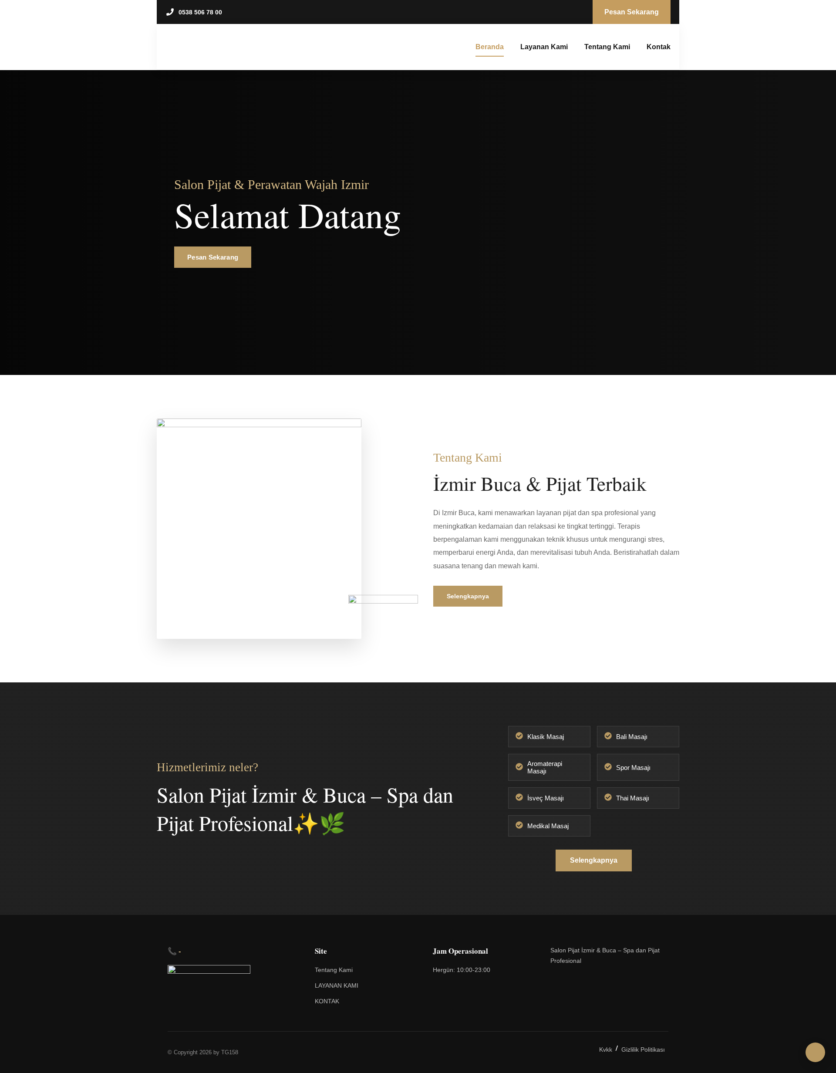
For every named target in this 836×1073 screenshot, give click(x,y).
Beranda (489, 47)
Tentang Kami (607, 47)
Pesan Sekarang (212, 257)
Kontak (659, 47)
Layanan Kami (544, 47)
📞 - (174, 950)
